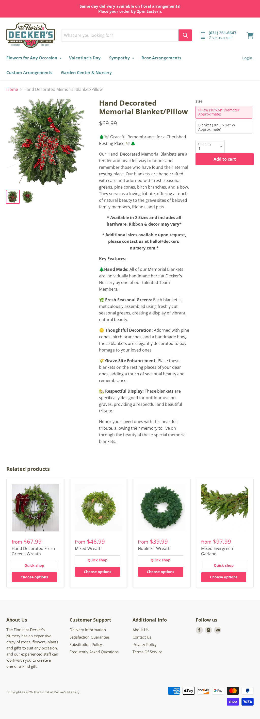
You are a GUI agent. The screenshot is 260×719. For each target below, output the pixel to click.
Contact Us (142, 637)
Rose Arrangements (161, 58)
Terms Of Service (147, 651)
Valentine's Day (85, 58)
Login (247, 57)
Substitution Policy (86, 644)
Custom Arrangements (29, 72)
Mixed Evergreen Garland (217, 551)
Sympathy (120, 58)
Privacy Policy (145, 644)
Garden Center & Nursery (86, 72)
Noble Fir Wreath (154, 548)
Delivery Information (88, 629)
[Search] (185, 35)
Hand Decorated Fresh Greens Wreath (33, 551)
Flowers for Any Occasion (32, 58)
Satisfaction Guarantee (89, 637)
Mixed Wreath (88, 548)
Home (12, 89)
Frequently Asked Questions (94, 651)
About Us (141, 629)
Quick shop (34, 565)
